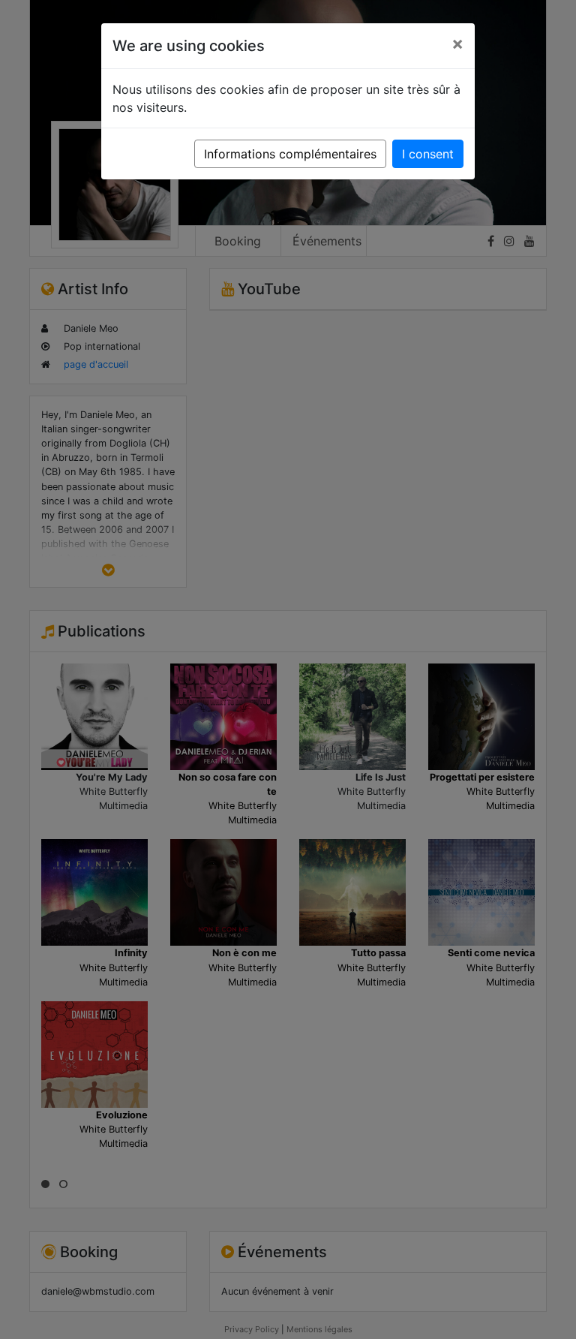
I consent (428, 153)
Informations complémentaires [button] (290, 153)
